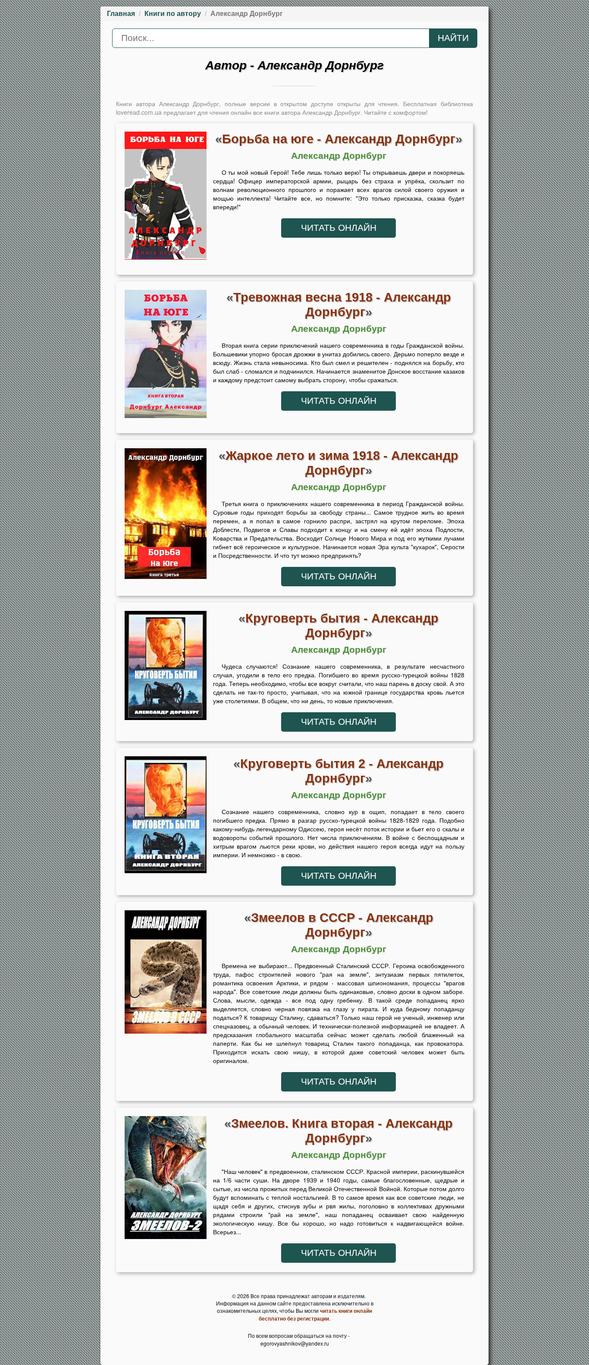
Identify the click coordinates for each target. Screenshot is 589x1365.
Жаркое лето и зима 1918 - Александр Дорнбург (342, 462)
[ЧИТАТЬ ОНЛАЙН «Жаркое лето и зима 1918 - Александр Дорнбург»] (166, 516)
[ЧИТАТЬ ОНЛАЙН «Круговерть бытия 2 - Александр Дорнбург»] (166, 817)
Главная (121, 13)
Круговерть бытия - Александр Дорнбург (342, 625)
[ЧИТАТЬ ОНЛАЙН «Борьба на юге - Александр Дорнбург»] (166, 198)
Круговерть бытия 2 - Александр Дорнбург (342, 770)
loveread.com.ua (139, 112)
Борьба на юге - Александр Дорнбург (338, 139)
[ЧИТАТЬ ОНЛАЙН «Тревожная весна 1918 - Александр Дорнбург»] (166, 356)
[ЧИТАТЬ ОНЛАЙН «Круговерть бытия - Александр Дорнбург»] (166, 668)
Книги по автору (172, 13)
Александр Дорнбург (338, 156)
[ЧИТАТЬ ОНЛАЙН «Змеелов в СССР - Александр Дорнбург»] (166, 974)
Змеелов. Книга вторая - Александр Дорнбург (342, 1130)
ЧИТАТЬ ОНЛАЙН (338, 228)
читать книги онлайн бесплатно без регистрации (315, 1314)
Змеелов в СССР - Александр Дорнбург (342, 924)
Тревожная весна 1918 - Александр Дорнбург (342, 304)
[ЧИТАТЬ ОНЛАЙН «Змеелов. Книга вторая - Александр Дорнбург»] (166, 1180)
